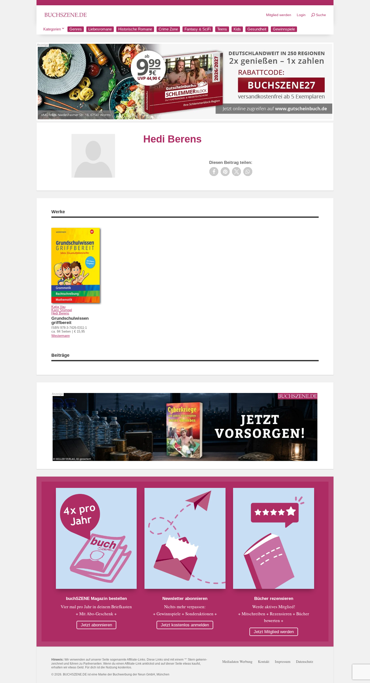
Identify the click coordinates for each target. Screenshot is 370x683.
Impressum (282, 662)
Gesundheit (256, 29)
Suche (321, 15)
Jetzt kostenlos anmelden (185, 625)
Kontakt (263, 662)
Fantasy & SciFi (197, 29)
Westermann (60, 336)
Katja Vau (58, 307)
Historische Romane (135, 29)
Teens (222, 29)
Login (301, 15)
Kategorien (52, 29)
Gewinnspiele (284, 29)
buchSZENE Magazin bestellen (96, 598)
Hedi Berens (60, 313)
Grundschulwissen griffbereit (70, 320)
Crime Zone (168, 29)
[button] (213, 171)
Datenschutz (304, 662)
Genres (75, 29)
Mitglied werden (278, 15)
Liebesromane (100, 29)
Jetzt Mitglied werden (274, 631)
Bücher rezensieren (273, 598)
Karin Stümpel (61, 310)
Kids (237, 29)
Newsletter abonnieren (184, 598)
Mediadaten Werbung (237, 662)
